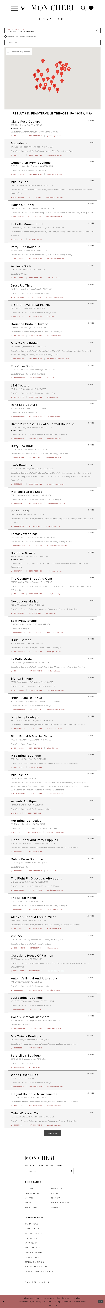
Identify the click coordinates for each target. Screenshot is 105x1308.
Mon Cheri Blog (33, 1247)
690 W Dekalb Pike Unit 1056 (23, 778)
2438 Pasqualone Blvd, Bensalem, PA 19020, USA (32, 166)
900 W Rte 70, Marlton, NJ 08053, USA (27, 643)
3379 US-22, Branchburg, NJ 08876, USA (28, 1059)
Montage (57, 132)
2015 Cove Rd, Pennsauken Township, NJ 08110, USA (33, 370)
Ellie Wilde (39, 132)
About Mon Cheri (33, 1252)
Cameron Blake (27, 132)
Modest (28, 1202)
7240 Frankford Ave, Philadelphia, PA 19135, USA (31, 289)
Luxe (91, 212)
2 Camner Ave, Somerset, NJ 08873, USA (28, 1098)
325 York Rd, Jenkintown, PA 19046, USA (28, 308)
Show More (52, 1133)
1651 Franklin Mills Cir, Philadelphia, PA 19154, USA (32, 185)
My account (31, 1243)
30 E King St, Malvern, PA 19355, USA (26, 959)
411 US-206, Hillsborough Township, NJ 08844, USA (32, 1001)
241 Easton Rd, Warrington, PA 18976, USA (28, 327)
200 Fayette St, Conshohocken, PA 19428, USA (31, 663)
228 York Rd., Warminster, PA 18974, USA (28, 270)
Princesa (55, 1198)
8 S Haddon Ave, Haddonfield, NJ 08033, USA (30, 624)
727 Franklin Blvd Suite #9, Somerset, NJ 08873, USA (33, 1117)
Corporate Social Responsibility (41, 1271)
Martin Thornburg (72, 212)
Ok (100, 1301)
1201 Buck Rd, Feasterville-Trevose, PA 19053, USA (32, 147)
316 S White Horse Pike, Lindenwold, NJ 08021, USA (33, 843)
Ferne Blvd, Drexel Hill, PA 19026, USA (27, 805)
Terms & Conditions (34, 1262)
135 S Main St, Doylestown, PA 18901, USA (28, 389)
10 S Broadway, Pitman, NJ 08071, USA (27, 982)
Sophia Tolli (70, 232)
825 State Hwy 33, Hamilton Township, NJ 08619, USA (33, 537)
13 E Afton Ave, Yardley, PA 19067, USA (27, 125)
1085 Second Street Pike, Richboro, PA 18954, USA (32, 208)
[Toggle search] (83, 8)
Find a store (31, 1238)
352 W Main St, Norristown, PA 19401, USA (28, 759)
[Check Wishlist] (91, 8)
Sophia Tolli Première (76, 667)
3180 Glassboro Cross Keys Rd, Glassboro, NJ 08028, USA (36, 1020)
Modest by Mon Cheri (35, 355)
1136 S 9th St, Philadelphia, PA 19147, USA (28, 605)
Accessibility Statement (37, 1267)
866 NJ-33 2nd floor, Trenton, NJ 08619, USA (29, 557)
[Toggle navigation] (14, 8)
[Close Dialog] (4, 1301)
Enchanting (31, 1207)
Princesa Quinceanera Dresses (60, 190)
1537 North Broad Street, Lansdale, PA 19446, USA (32, 582)
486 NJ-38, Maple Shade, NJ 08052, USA (28, 408)
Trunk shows (31, 1224)
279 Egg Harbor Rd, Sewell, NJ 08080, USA (29, 882)
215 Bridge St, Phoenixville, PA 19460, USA (28, 920)
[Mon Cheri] (39, 1158)
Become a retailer (34, 1233)
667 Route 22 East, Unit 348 (22, 1078)
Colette (55, 1193)
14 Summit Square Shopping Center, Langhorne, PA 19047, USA (37, 228)
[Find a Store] (23, 8)
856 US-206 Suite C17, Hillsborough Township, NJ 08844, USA (37, 940)
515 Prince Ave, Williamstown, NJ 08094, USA (30, 1040)
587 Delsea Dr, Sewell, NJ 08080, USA (27, 901)
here (55, 1305)
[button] (53, 77)
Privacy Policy (32, 1257)
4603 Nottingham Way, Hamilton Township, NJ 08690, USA (35, 701)
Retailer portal (32, 1228)
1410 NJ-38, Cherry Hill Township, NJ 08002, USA (31, 427)
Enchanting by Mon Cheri (45, 151)
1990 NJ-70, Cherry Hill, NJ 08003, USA (27, 514)
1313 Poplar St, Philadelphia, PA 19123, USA (29, 449)
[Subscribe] (71, 1171)
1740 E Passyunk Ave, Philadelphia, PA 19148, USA (32, 682)
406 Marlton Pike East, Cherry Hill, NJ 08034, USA (32, 469)
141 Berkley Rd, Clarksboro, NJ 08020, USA (29, 863)
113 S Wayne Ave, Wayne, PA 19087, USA (28, 824)
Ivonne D (48, 132)
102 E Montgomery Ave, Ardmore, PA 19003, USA (31, 740)
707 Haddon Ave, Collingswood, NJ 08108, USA (31, 495)
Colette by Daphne (29, 170)
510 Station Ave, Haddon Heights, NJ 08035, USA (32, 721)
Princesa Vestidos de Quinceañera (63, 609)
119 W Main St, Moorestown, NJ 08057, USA (29, 347)
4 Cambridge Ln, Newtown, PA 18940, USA (29, 250)
